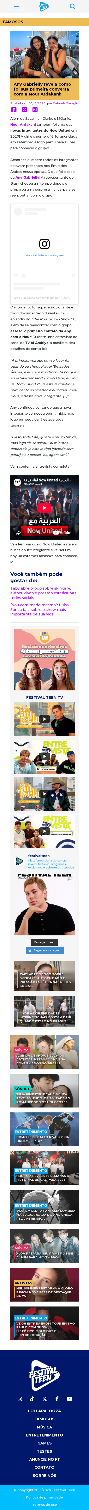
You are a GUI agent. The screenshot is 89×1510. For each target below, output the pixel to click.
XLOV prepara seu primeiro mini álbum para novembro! (44, 1255)
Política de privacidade (44, 1497)
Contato (44, 1467)
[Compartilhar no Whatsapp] (35, 110)
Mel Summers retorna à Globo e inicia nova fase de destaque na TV (44, 1292)
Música (44, 1427)
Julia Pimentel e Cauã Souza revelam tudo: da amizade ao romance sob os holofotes (43, 1098)
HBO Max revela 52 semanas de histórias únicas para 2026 (43, 1178)
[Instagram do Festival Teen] (19, 1399)
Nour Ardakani (23, 125)
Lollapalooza (44, 1411)
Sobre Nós (44, 1475)
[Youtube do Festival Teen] (69, 1399)
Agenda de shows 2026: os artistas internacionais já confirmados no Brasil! (40, 1059)
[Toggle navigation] (16, 6)
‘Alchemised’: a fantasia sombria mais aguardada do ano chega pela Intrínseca (45, 1214)
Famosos (13, 22)
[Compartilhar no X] (24, 110)
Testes (44, 1451)
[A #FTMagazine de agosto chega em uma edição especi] (44, 904)
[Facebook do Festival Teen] (57, 1399)
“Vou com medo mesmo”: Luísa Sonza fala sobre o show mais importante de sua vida (39, 609)
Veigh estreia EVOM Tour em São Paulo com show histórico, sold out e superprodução (45, 1329)
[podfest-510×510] (44, 660)
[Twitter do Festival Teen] (44, 1399)
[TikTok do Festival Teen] (32, 1399)
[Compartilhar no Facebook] (14, 110)
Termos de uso (44, 1505)
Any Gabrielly (27, 177)
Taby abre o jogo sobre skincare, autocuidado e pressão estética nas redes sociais (43, 593)
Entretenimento (44, 1435)
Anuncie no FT (44, 1459)
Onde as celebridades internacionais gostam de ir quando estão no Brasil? (45, 1017)
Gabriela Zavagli (65, 103)
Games (44, 1443)
